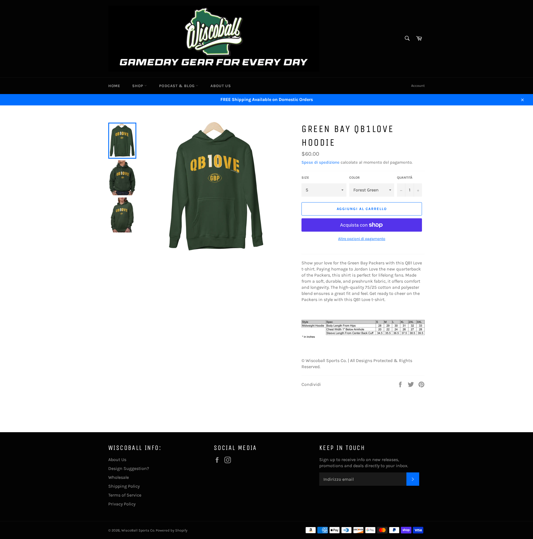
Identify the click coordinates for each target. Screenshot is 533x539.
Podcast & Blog (177, 85)
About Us (117, 459)
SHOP (138, 85)
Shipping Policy (124, 486)
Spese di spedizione (320, 162)
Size (305, 177)
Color (354, 177)
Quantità (405, 177)
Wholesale (118, 477)
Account (418, 85)
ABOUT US (220, 85)
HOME (114, 85)
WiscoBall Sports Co (137, 530)
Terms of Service (124, 495)
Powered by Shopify (171, 530)
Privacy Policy (121, 504)
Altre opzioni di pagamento (361, 238)
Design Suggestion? (128, 468)
